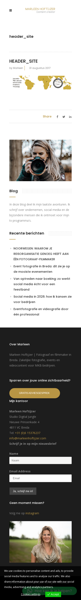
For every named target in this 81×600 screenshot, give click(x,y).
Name (13, 454)
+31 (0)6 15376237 (27, 433)
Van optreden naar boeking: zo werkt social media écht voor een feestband (42, 284)
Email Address (20, 471)
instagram (32, 513)
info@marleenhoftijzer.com (27, 438)
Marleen (18, 68)
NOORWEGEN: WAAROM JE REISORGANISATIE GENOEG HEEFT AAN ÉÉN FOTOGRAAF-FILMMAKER (41, 253)
